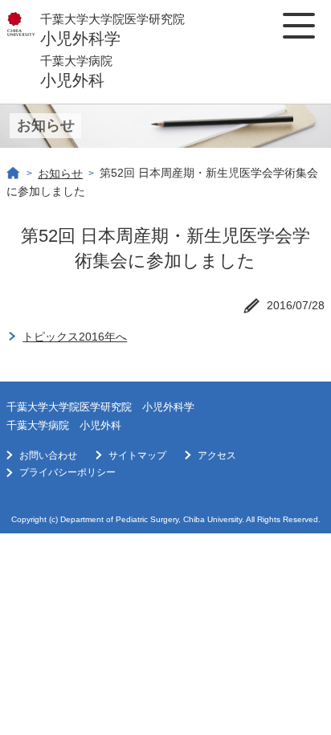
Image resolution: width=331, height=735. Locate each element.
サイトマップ (137, 455)
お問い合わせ (48, 455)
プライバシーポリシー (67, 472)
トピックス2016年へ (74, 336)
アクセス (217, 455)
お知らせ (60, 173)
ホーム (13, 173)
